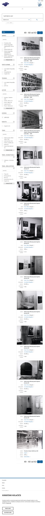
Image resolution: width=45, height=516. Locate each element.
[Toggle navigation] (22, 9)
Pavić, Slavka (8, 105)
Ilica (6, 177)
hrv (39, 0)
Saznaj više (8, 503)
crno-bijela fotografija (9, 69)
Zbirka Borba (8, 49)
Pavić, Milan (8, 102)
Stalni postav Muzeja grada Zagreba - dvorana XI (32, 204)
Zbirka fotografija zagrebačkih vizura (9, 46)
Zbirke (3, 482)
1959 (6, 117)
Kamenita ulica (8, 179)
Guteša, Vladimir (8, 98)
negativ (6, 73)
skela (6, 144)
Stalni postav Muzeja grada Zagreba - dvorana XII (32, 277)
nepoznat (7, 104)
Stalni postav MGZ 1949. (8, 138)
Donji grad (7, 175)
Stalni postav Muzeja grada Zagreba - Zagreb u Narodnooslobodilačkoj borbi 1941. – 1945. (32, 59)
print (6, 85)
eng (42, 0)
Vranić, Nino (8, 100)
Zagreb (7, 126)
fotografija (7, 72)
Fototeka (7, 43)
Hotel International (8, 147)
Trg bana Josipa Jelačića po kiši (31, 450)
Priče (3, 485)
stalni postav (8, 141)
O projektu (4, 480)
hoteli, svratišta (8, 142)
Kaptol (6, 181)
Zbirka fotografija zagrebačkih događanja (8, 53)
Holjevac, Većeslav (9, 161)
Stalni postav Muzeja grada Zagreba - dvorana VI (32, 168)
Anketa (3, 488)
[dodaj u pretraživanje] (34, 62)
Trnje (6, 174)
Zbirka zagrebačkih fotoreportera (9, 56)
